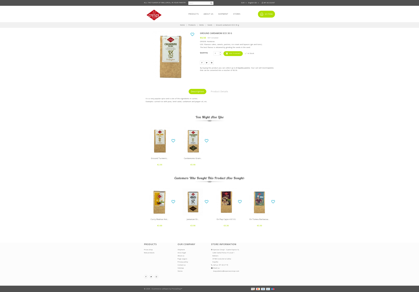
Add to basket (233, 53)
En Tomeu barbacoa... (259, 219)
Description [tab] (197, 91)
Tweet (207, 63)
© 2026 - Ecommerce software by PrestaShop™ (163, 289)
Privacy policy (183, 262)
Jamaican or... (193, 219)
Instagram (156, 277)
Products (193, 14)
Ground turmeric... (159, 158)
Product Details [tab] (219, 91)
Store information (223, 244)
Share (202, 63)
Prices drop (148, 250)
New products (149, 253)
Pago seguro (182, 259)
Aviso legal (182, 253)
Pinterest (212, 63)
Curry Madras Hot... (159, 219)
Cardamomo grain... (193, 158)
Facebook (146, 277)
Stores (236, 14)
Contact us (182, 265)
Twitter (151, 277)
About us (208, 14)
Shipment (223, 14)
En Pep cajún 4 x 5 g (226, 219)
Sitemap (181, 268)
